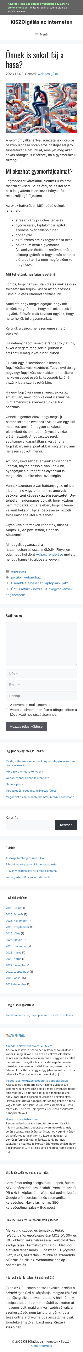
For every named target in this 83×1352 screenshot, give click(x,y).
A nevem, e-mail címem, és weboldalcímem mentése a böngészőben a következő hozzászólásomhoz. (43, 709)
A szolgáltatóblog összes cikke (25, 858)
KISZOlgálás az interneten (42, 22)
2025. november (16, 920)
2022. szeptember (17, 971)
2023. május (13, 952)
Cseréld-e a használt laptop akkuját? (39, 583)
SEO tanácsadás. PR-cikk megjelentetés (31, 870)
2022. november (16, 965)
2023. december (16, 946)
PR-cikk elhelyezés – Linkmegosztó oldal (31, 864)
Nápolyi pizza (14, 784)
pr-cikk (16, 577)
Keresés (12, 818)
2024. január (14, 939)
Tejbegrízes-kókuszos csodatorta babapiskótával (37, 1080)
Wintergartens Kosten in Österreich (28, 877)
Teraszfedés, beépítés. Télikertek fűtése (31, 790)
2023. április (13, 958)
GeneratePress (41, 1346)
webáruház (32, 577)
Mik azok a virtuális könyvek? (24, 771)
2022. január (13, 978)
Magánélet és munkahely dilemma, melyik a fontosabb (40, 797)
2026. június (13, 908)
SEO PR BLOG (17, 1035)
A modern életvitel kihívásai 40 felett (29, 1046)
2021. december (16, 984)
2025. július (13, 933)
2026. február (14, 914)
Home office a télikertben (22, 1119)
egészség (18, 571)
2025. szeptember (17, 927)
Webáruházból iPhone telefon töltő (27, 777)
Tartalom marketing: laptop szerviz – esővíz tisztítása (39, 1015)
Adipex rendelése (49, 554)
